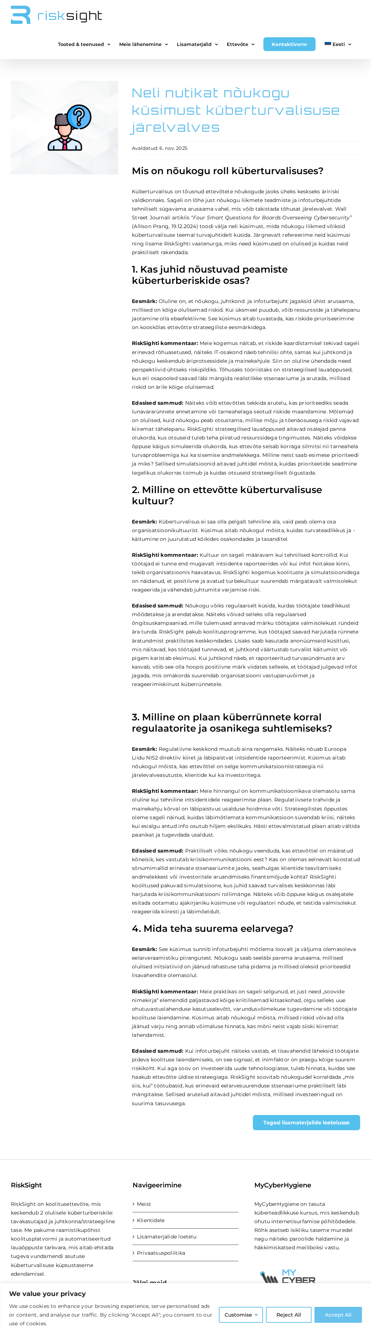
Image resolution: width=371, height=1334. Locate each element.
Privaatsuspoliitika (161, 1253)
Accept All (338, 1315)
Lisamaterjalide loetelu (166, 1236)
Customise (238, 1315)
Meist (144, 1204)
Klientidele (150, 1220)
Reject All (288, 1315)
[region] (185, 1308)
